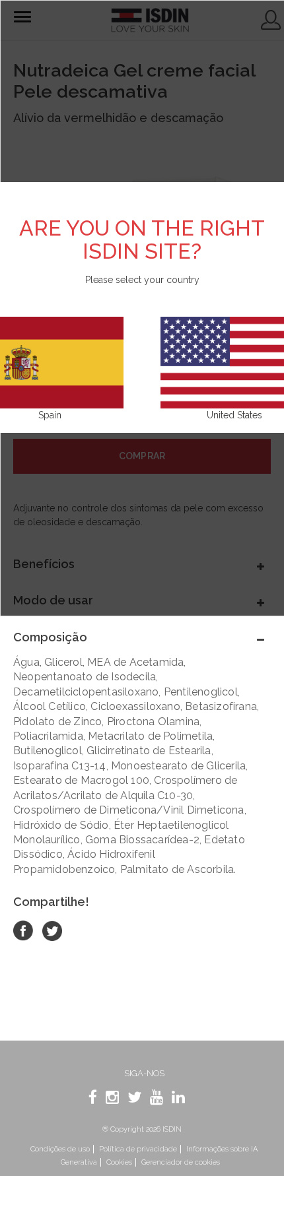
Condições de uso (60, 1149)
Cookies (119, 1162)
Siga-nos (144, 1073)
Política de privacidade (138, 1149)
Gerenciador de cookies (180, 1162)
